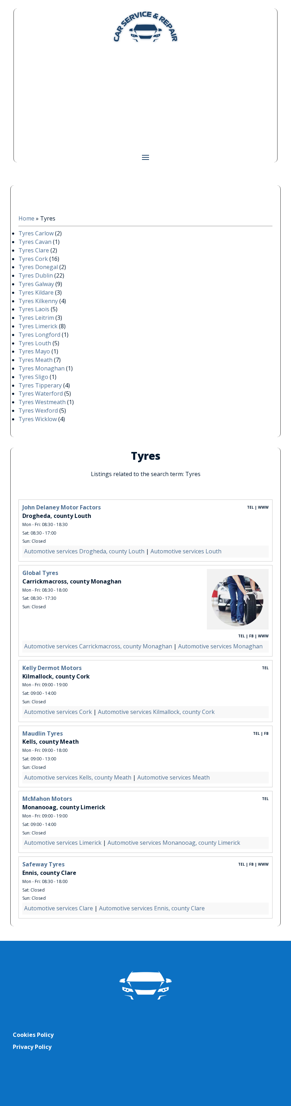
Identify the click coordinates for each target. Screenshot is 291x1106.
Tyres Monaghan (41, 368)
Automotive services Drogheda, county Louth (84, 551)
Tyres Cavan (34, 242)
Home (26, 218)
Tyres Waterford (40, 393)
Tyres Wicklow (37, 419)
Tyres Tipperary (40, 385)
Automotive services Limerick (62, 843)
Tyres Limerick (37, 326)
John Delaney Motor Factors (61, 507)
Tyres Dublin (35, 275)
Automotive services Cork (58, 712)
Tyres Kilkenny (38, 301)
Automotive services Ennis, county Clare (152, 908)
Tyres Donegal (38, 267)
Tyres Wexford (38, 410)
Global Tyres (40, 573)
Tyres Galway (36, 284)
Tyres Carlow (36, 233)
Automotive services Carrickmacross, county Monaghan (98, 646)
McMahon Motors (47, 799)
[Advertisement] (146, 97)
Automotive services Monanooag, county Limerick (174, 843)
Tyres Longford (39, 335)
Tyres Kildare (36, 292)
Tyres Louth (34, 343)
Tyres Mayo (34, 351)
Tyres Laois (33, 309)
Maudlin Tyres (42, 733)
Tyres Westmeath (42, 402)
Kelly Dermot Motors (52, 668)
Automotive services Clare (58, 908)
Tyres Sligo (33, 377)
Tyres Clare (33, 250)
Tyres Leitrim (36, 318)
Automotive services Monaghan (220, 646)
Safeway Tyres (43, 864)
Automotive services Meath (173, 777)
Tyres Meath (35, 360)
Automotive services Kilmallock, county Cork (156, 712)
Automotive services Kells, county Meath (77, 777)
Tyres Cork (33, 259)
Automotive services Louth (185, 551)
